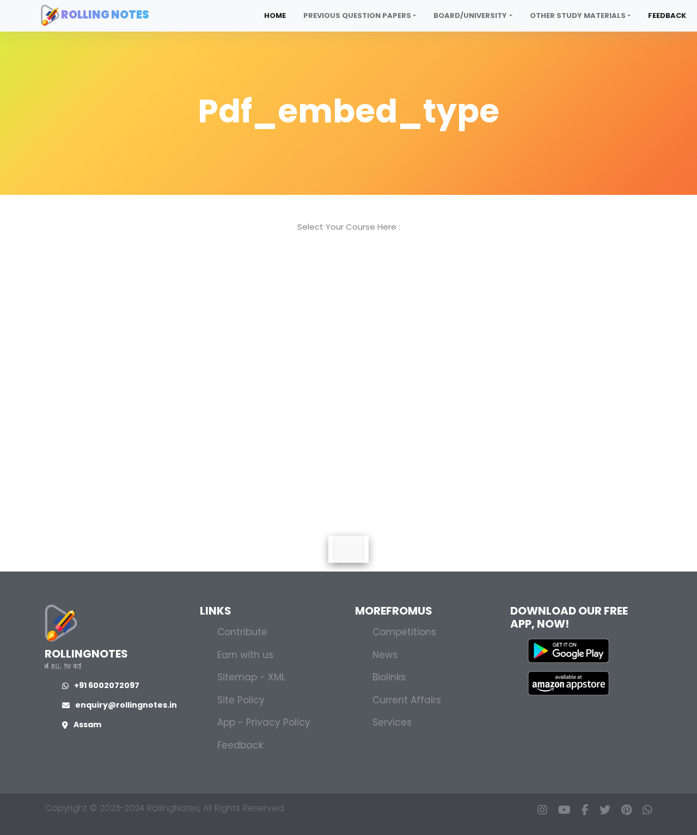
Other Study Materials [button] (578, 15)
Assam (87, 724)
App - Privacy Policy (263, 722)
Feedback (667, 15)
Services (392, 722)
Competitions (404, 631)
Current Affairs (406, 700)
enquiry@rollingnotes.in (126, 704)
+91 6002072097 (106, 685)
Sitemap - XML (251, 677)
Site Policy (241, 700)
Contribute (242, 631)
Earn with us (245, 654)
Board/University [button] (470, 15)
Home (275, 15)
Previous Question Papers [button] (357, 15)
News (385, 654)
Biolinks (389, 677)
